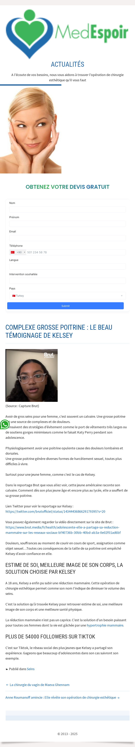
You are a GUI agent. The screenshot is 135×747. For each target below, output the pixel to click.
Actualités (67, 64)
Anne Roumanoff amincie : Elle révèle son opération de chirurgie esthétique (60, 697)
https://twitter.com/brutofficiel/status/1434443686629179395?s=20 (55, 511)
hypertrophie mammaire (105, 625)
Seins (30, 669)
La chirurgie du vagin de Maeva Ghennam (39, 684)
